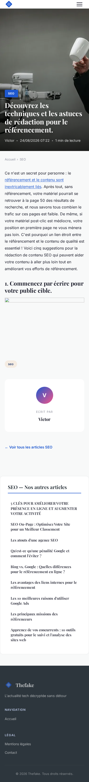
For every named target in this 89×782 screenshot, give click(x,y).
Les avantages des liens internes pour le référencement (44, 585)
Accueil (10, 159)
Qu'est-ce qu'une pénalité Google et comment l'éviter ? (40, 553)
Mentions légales (18, 744)
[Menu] (79, 4)
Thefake (25, 685)
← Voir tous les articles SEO (28, 447)
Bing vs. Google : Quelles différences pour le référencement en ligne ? (41, 569)
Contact (11, 752)
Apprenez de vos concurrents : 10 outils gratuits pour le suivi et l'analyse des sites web (43, 634)
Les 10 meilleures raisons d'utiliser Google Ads (40, 601)
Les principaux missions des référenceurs (34, 616)
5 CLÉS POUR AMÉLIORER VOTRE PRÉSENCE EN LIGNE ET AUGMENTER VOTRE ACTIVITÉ (44, 508)
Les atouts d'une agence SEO (34, 540)
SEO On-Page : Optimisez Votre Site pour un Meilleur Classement (40, 527)
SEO (11, 93)
